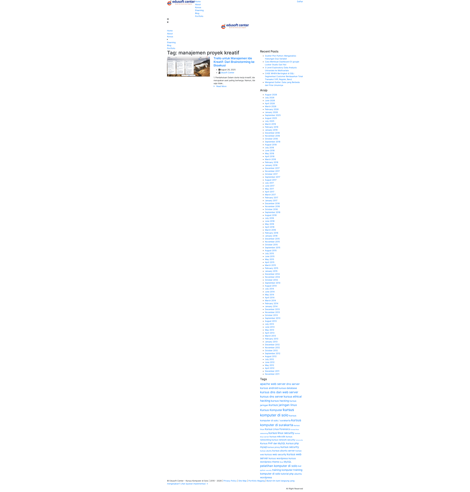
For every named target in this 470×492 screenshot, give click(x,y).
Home (198, 1)
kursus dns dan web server (279, 392)
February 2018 (271, 162)
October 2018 (271, 138)
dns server (293, 384)
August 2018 (271, 144)
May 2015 (269, 259)
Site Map (242, 481)
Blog (197, 13)
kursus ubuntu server (283, 450)
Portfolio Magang (256, 481)
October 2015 (271, 244)
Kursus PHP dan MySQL (272, 443)
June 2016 (270, 221)
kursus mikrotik (277, 436)
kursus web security (275, 454)
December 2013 (272, 309)
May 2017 (269, 188)
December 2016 (272, 203)
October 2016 (271, 209)
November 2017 (272, 171)
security (269, 470)
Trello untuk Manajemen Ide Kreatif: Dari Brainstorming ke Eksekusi (234, 61)
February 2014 (271, 303)
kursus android (269, 388)
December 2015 (272, 238)
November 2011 (272, 374)
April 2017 (269, 191)
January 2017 (271, 200)
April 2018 (269, 156)
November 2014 (272, 277)
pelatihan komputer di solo (278, 466)
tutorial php (287, 473)
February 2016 (271, 233)
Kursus (198, 7)
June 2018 (270, 150)
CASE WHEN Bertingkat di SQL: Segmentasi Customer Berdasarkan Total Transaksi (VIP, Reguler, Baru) (284, 76)
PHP (299, 466)
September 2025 (273, 115)
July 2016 (269, 218)
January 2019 (271, 130)
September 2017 (272, 177)
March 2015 (270, 265)
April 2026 (270, 103)
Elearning (199, 10)
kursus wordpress (278, 458)
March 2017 (270, 194)
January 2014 (271, 306)
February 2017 (271, 197)
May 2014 (269, 294)
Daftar (300, 1)
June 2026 (270, 100)
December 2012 (272, 344)
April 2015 (269, 262)
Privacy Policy (230, 481)
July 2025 (269, 121)
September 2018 (272, 141)
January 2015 (271, 271)
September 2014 (272, 283)
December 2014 (272, 274)
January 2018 (271, 165)
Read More (220, 86)
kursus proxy (273, 447)
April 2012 (269, 368)
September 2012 (272, 353)
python (262, 470)
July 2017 (269, 183)
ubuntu (298, 473)
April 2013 (269, 333)
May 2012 (269, 365)
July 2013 (269, 324)
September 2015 (272, 247)
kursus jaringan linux (283, 405)
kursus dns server (271, 396)
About (198, 4)
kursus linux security (281, 433)
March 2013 (270, 336)
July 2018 (269, 147)
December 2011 (272, 371)
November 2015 (272, 241)
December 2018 (272, 133)
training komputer (282, 469)
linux (281, 462)
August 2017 (270, 180)
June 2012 (270, 362)
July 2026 (269, 97)
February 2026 (272, 109)
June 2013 (270, 327)
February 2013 (271, 338)
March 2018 (270, 159)
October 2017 (271, 174)
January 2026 (271, 112)
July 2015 (269, 253)
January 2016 (271, 236)
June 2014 (270, 291)
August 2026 (271, 94)
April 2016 (269, 227)
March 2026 (270, 106)
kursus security (290, 446)
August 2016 (271, 215)
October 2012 (271, 350)
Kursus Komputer (271, 410)
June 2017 (269, 186)
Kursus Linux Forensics (277, 429)
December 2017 (272, 168)
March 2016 (270, 230)
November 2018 (272, 136)
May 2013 (269, 330)
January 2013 (271, 341)
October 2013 (271, 315)
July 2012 (269, 359)
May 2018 (269, 153)
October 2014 (271, 280)
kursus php (299, 440)
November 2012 (272, 347)
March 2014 (270, 300)
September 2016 (272, 212)
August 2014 (271, 286)
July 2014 (269, 288)
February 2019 (271, 127)
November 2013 (272, 312)
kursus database (288, 388)
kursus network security (283, 439)
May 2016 (269, 224)
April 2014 (269, 297)
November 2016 (272, 206)
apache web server (273, 384)
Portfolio (199, 16)
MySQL (287, 461)
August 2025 (271, 118)
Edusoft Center (227, 72)
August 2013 (271, 321)
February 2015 (271, 268)
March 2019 (270, 124)
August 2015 (271, 250)
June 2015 (270, 256)
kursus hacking (280, 400)
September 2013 (272, 318)
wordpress (266, 477)
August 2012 (271, 356)
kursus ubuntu (266, 451)
